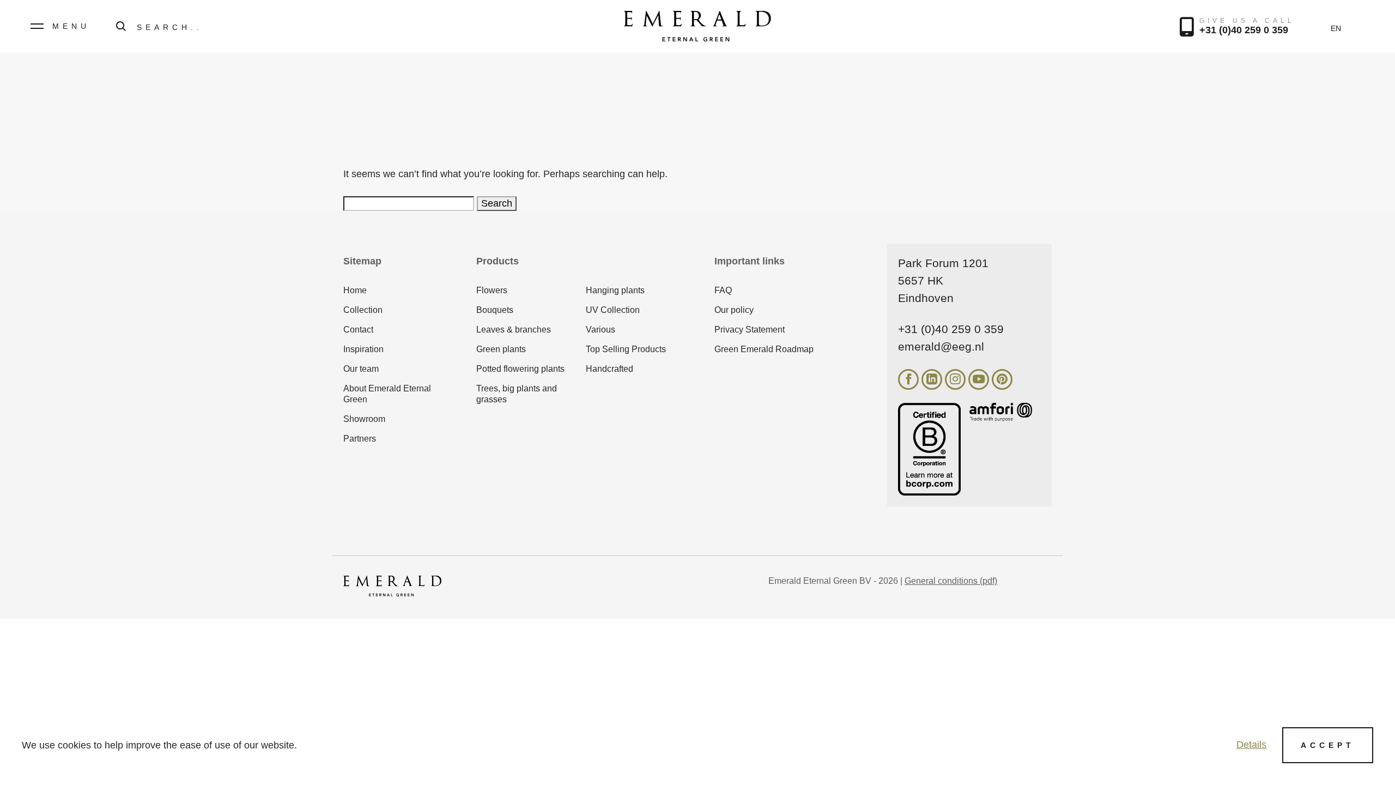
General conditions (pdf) (951, 580)
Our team (361, 368)
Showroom (364, 419)
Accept (1328, 745)
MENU (71, 26)
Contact (358, 329)
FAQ (723, 290)
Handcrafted (609, 368)
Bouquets (494, 310)
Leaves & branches (513, 329)
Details (1251, 744)
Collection (363, 310)
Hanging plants (615, 290)
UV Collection (613, 310)
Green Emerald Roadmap (764, 349)
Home (355, 290)
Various (600, 329)
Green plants (501, 349)
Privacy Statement (749, 329)
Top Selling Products (626, 349)
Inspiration (363, 349)
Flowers (491, 290)
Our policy (734, 310)
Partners (359, 438)
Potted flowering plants (520, 368)
